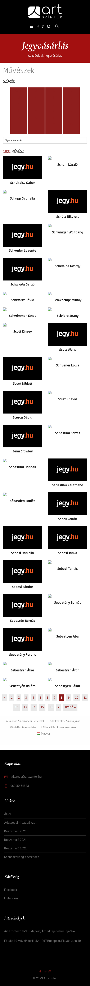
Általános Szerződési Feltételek (25, 721)
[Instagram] (48, 26)
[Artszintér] (45, 11)
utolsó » (70, 707)
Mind (18, 91)
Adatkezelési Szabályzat (65, 721)
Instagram (11, 898)
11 (85, 697)
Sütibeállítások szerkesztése (58, 727)
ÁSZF (8, 814)
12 (16, 707)
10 (76, 697)
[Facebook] (38, 26)
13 (25, 707)
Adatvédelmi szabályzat (20, 822)
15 (42, 707)
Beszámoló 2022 (15, 848)
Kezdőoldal (35, 56)
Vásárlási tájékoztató (23, 727)
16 (50, 707)
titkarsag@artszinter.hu (26, 776)
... (71, 131)
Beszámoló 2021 (15, 839)
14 (33, 707)
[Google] (43, 26)
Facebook (10, 889)
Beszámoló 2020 (15, 831)
